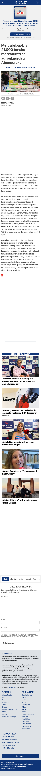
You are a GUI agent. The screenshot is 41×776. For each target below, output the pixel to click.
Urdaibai (8, 748)
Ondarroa (9, 745)
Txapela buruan (26, 726)
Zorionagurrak (26, 705)
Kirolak (4, 705)
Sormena (4, 714)
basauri (28, 579)
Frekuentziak (9, 733)
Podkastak (28, 692)
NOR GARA (7, 653)
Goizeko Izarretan (27, 695)
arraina (21, 579)
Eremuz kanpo (26, 724)
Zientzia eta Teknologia (9, 717)
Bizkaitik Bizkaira (7, 695)
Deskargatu (31, 37)
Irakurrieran (25, 721)
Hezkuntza (5, 702)
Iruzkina (4, 596)
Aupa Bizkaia (26, 719)
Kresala (24, 712)
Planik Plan (25, 717)
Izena (3, 619)
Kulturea (4, 707)
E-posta (4, 627)
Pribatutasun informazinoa (18, 764)
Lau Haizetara (26, 700)
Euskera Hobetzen (28, 714)
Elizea (3, 697)
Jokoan (24, 707)
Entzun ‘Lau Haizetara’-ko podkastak (21, 67)
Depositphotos (13, 687)
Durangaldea (10, 740)
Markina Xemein (11, 742)
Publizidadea (20, 756)
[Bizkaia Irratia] (20, 2)
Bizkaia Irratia (7, 103)
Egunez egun (26, 729)
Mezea (24, 702)
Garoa (24, 709)
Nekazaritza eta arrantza (9, 709)
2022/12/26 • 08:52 (6, 106)
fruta (34, 579)
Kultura (24, 697)
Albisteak (7, 692)
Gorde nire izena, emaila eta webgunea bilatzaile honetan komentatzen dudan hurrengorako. (19, 636)
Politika (4, 712)
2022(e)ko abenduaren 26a (15, 37)
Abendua (13, 579)
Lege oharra (5, 764)
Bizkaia (8, 737)
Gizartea (4, 700)
